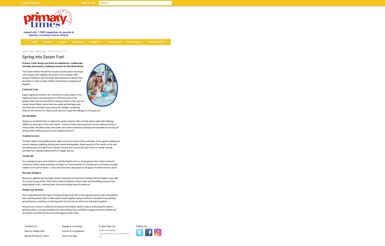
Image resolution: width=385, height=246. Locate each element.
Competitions (114, 42)
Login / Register (31, 3)
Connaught (78, 42)
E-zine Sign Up (134, 42)
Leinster (62, 42)
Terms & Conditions (73, 231)
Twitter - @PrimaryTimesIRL (139, 232)
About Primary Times (37, 236)
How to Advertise (35, 231)
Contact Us (95, 42)
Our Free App (69, 236)
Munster (47, 42)
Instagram (157, 232)
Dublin (34, 42)
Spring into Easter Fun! (57, 51)
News (31, 51)
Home (25, 42)
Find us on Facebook (148, 232)
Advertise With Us (157, 42)
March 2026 (41, 51)
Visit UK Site (88, 3)
